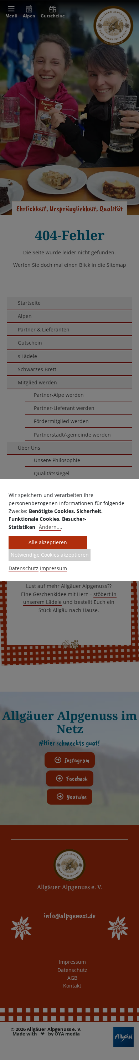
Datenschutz (23, 568)
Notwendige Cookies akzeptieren (50, 554)
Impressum (53, 568)
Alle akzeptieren (48, 542)
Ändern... (50, 527)
